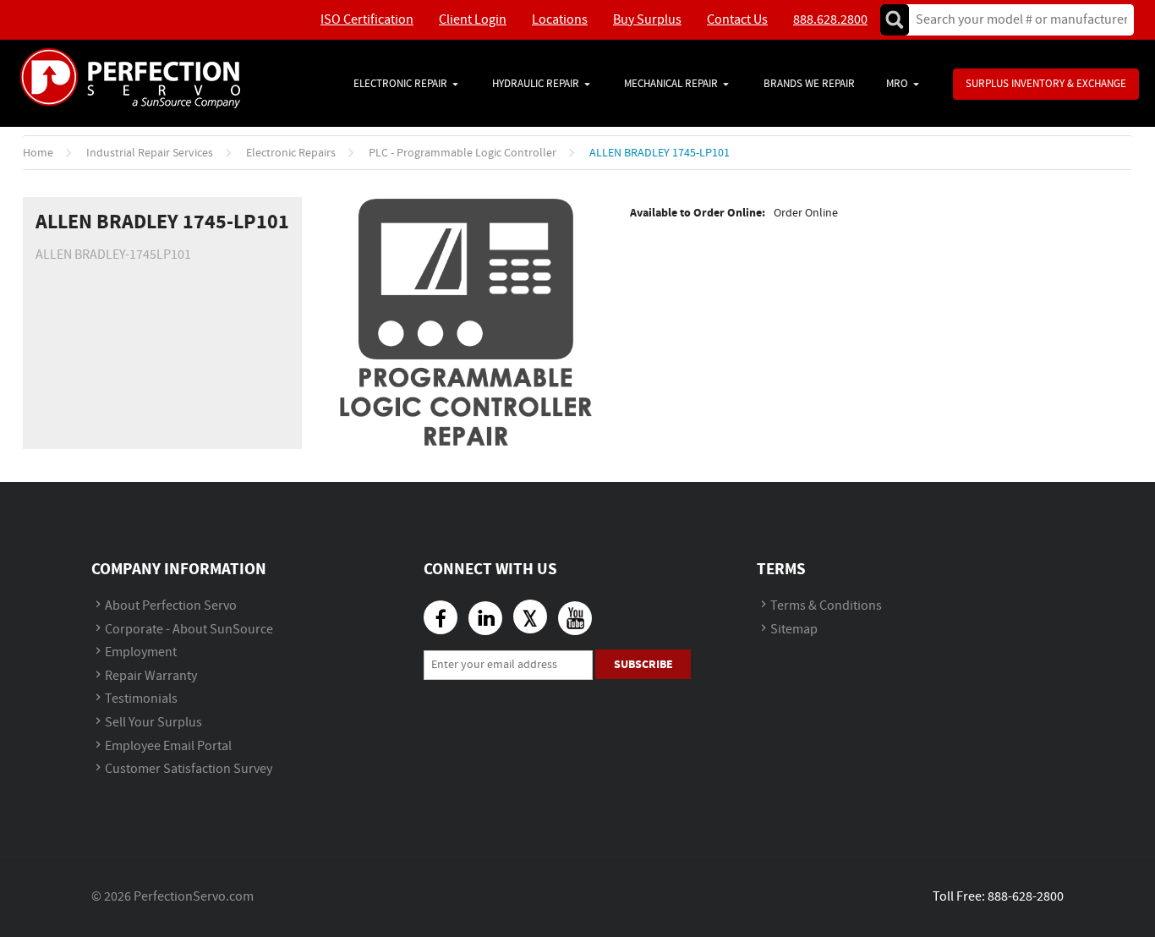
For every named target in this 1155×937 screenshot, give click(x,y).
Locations (560, 20)
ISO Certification (366, 20)
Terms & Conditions (826, 606)
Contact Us (737, 20)
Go (894, 20)
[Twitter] (530, 616)
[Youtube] (575, 618)
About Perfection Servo (171, 606)
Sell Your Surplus (153, 723)
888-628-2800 (1026, 897)
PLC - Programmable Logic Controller (462, 153)
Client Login (472, 20)
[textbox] (1016, 20)
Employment (141, 652)
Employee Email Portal (168, 746)
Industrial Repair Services (149, 153)
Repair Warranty (151, 676)
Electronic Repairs (291, 153)
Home (38, 153)
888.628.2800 (830, 20)
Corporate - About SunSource (189, 629)
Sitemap (794, 629)
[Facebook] (440, 617)
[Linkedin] (485, 618)
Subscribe (643, 664)
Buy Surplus (647, 20)
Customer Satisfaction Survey (188, 769)
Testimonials (141, 699)
